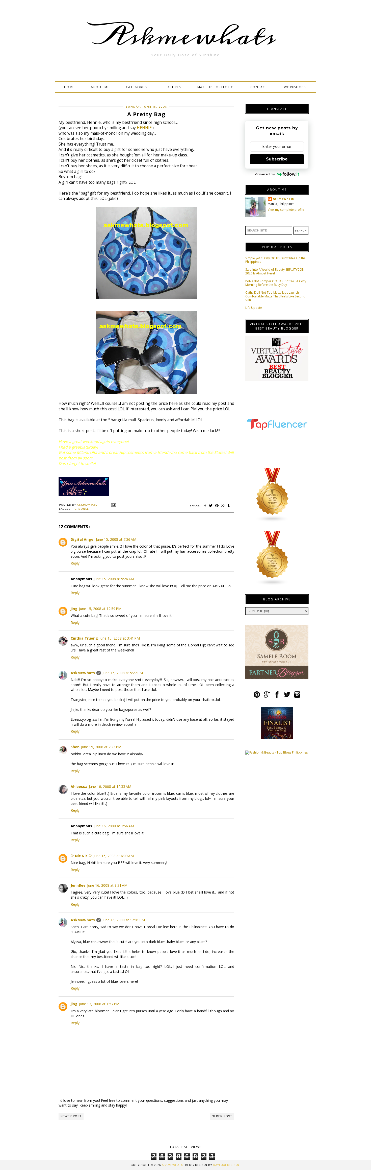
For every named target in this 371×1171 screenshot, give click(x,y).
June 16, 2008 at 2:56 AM (114, 826)
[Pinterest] (257, 697)
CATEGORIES (136, 87)
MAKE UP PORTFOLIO (215, 87)
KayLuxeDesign (226, 1164)
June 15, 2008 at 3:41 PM (119, 638)
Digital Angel (82, 539)
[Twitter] (287, 697)
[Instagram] (297, 697)
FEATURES (172, 87)
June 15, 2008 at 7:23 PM (101, 746)
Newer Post (71, 1116)
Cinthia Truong (84, 638)
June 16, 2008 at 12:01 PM (123, 920)
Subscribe (277, 159)
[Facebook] (277, 697)
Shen (75, 746)
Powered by (265, 174)
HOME (69, 87)
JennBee (78, 885)
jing (74, 608)
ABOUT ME (100, 87)
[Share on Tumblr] (229, 505)
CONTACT (259, 87)
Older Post (222, 1116)
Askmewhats (185, 36)
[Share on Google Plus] (223, 505)
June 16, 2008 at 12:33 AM (110, 786)
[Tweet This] (210, 505)
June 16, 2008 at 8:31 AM (107, 885)
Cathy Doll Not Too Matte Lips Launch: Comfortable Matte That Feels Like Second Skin (275, 296)
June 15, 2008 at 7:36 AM (116, 539)
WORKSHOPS (295, 87)
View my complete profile (286, 209)
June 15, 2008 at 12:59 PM (100, 608)
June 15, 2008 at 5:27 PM (122, 672)
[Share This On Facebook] (205, 505)
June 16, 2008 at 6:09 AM (113, 855)
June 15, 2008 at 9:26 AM (114, 578)
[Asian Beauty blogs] (272, 521)
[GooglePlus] (267, 697)
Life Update (253, 308)
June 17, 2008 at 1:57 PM (99, 1003)
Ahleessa (79, 786)
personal (81, 508)
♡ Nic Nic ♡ (81, 855)
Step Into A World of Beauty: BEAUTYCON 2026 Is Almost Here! (274, 271)
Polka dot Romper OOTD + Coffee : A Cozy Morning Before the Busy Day (275, 283)
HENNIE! (144, 127)
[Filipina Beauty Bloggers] (272, 584)
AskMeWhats (83, 672)
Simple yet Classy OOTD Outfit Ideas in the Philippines (275, 260)
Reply (75, 563)
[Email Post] (113, 504)
